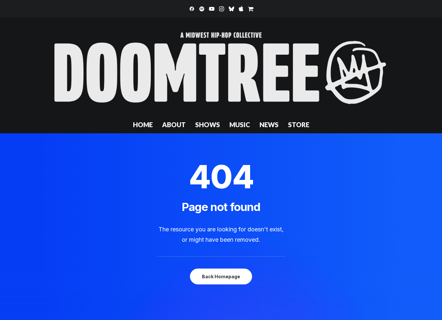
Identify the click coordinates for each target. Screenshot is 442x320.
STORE (298, 124)
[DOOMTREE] (221, 66)
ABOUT (174, 124)
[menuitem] (192, 8)
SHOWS (207, 124)
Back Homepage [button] (221, 276)
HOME (143, 124)
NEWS (269, 124)
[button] (192, 8)
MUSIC (239, 124)
